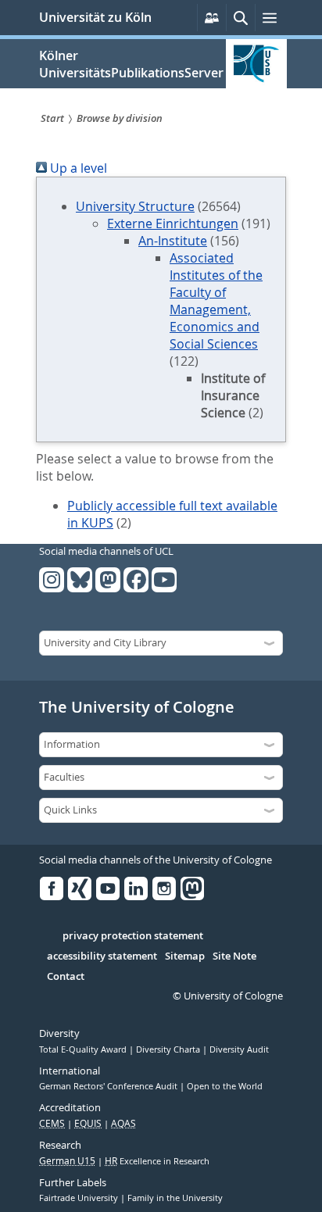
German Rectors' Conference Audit (109, 1086)
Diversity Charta (169, 1049)
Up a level (77, 168)
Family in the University (175, 1197)
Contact (65, 977)
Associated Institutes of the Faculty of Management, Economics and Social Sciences (216, 300)
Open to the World (225, 1086)
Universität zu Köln (95, 17)
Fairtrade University (79, 1197)
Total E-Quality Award (84, 1049)
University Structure (135, 206)
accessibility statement (102, 956)
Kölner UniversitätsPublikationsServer (131, 64)
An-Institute (172, 240)
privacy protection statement (133, 936)
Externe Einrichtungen (172, 223)
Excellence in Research (157, 1161)
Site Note (234, 956)
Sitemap (185, 956)
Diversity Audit (239, 1049)
